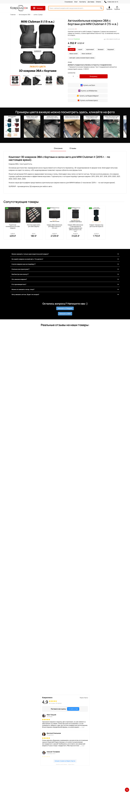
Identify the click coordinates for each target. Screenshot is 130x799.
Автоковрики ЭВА (24, 15)
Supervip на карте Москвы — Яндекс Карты (65, 764)
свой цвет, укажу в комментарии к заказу (81, 58)
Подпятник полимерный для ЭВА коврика (13, 226)
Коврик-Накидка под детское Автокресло (96, 225)
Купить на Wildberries (89, 91)
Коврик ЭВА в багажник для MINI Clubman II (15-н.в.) (54, 226)
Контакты (82, 2)
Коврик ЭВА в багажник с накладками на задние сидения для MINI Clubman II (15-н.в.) (75, 228)
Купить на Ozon (89, 85)
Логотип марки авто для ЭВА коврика (33, 225)
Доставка (91, 2)
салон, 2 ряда (38, 15)
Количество (71, 73)
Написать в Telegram (65, 308)
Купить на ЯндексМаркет (89, 96)
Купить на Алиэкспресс (89, 100)
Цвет (69, 46)
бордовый (111, 49)
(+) (92, 68)
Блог (76, 2)
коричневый (90, 49)
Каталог (40, 8)
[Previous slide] (13, 46)
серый (80, 49)
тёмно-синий (73, 53)
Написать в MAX (65, 313)
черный (71, 49)
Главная (13, 15)
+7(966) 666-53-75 (112, 2)
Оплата (98, 2)
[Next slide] (62, 46)
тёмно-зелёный (86, 53)
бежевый (100, 49)
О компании (69, 2)
